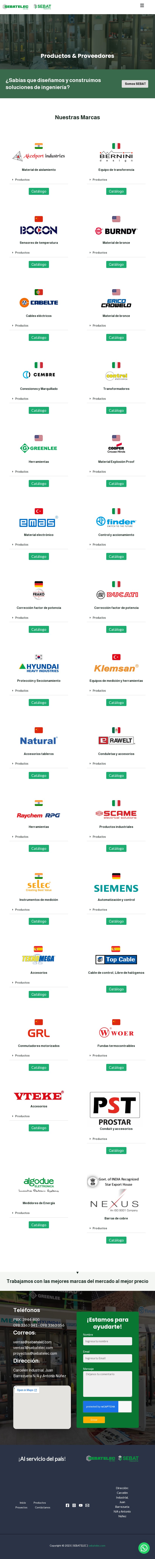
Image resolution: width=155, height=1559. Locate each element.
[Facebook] (67, 1505)
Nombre (88, 1334)
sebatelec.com (97, 1545)
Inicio (23, 1502)
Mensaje (88, 1368)
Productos (22, 179)
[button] (142, 5)
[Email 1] (87, 1505)
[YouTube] (81, 1505)
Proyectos (21, 1507)
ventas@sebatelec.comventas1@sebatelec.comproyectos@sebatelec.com (35, 1347)
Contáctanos (42, 1507)
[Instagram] (74, 1505)
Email (86, 1351)
